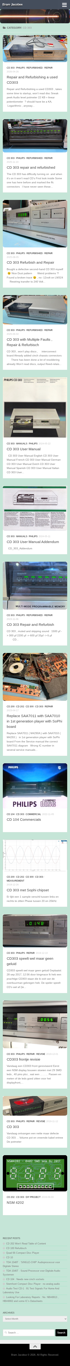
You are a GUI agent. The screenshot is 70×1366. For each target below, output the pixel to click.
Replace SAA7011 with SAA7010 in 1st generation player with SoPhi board (34, 721)
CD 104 (11, 814)
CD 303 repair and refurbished (31, 167)
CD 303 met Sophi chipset (28, 890)
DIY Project (33, 1197)
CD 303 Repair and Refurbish (30, 624)
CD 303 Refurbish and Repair (30, 262)
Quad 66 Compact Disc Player (22, 1252)
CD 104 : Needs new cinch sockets (25, 1279)
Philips (20, 68)
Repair (48, 68)
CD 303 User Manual (24, 449)
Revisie (40, 1054)
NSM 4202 (15, 1202)
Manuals (21, 443)
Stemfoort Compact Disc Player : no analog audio (33, 1283)
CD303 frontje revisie (23, 1059)
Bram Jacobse (12, 4)
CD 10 (9, 1257)
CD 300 (30, 706)
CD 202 (20, 706)
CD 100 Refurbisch (16, 1248)
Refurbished (35, 68)
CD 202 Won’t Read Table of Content (26, 1243)
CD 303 (11, 68)
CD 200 (11, 706)
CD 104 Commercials (24, 819)
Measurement (15, 881)
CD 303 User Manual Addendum (33, 542)
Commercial (33, 814)
